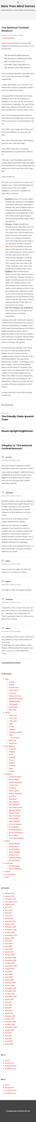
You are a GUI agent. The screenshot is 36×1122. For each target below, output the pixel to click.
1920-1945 (13, 718)
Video (7, 877)
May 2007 (8, 1008)
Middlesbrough (14, 701)
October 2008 (10, 963)
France (11, 760)
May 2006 (8, 1038)
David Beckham (14, 849)
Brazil (11, 754)
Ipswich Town (14, 687)
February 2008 (10, 982)
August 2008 (9, 969)
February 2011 (10, 893)
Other (11, 735)
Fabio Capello (14, 791)
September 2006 (11, 1027)
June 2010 (8, 910)
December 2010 (10, 899)
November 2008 (10, 960)
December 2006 (10, 1022)
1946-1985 (13, 721)
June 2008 (8, 974)
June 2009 (8, 943)
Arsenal (11, 682)
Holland (12, 763)
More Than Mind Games (18, 6)
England (12, 757)
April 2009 (9, 949)
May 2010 (8, 913)
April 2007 (9, 1010)
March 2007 (9, 1013)
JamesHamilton (9, 38)
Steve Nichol (13, 835)
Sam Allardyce (14, 818)
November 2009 (10, 929)
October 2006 (10, 1024)
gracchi (8, 457)
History (7, 712)
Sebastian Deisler (15, 857)
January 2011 (9, 896)
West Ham (12, 710)
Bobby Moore (13, 846)
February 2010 (10, 921)
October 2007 (10, 994)
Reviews (8, 871)
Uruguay (12, 771)
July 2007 (8, 1002)
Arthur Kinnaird (15, 777)
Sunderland (13, 707)
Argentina (12, 749)
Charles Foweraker (15, 782)
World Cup (13, 743)
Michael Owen (14, 855)
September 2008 (11, 966)
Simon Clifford (14, 821)
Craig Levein (13, 785)
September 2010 (11, 902)
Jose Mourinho (14, 805)
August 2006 (9, 1030)
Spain (11, 768)
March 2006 (9, 1044)
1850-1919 (13, 715)
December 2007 (10, 988)
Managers (8, 774)
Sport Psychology (15, 869)
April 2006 (9, 1041)
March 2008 (9, 980)
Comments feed (10, 1066)
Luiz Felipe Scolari (15, 807)
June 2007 (8, 1005)
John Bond (12, 799)
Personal (16, 738)
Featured (12, 729)
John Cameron (11, 246)
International (10, 746)
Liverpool (12, 693)
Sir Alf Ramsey (14, 827)
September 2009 (11, 935)
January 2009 (9, 955)
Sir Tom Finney (14, 860)
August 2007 (9, 999)
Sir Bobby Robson (15, 830)
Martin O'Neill (14, 813)
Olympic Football (15, 732)
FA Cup (11, 726)
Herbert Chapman (15, 793)
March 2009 (9, 952)
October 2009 (10, 932)
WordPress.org (10, 1068)
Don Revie (12, 788)
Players (7, 841)
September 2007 (11, 996)
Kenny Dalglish (14, 852)
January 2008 (9, 985)
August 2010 (9, 904)
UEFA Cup (12, 740)
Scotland (12, 765)
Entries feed (9, 1063)
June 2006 (8, 1035)
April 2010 (9, 916)
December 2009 (10, 927)
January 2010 (9, 924)
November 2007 (10, 991)
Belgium (12, 752)
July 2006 (8, 1033)
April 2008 (9, 977)
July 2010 (8, 907)
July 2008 (8, 971)
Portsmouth (13, 704)
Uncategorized (10, 874)
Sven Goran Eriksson (16, 838)
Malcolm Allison (15, 810)
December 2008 (10, 957)
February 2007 (10, 1016)
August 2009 (9, 938)
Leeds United (13, 690)
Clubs (7, 679)
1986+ (11, 724)
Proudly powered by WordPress (18, 1111)
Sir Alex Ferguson (15, 824)
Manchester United (16, 699)
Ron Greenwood (14, 816)
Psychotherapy (14, 866)
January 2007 (9, 1019)
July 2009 (8, 941)
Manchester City (15, 696)
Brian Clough (13, 779)
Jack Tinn (12, 796)
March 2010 (9, 918)
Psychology (9, 863)
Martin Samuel (7, 43)
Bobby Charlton (14, 844)
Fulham (11, 685)
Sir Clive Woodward (16, 832)
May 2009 (8, 946)
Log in (7, 1060)
